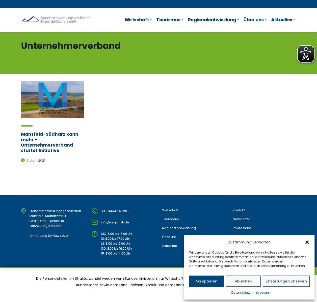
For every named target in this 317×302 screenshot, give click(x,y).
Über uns (253, 20)
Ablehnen (243, 281)
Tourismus (168, 20)
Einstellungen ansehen (286, 281)
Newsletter (241, 219)
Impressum (261, 292)
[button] (307, 242)
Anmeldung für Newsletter (49, 235)
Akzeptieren (206, 281)
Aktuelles (281, 20)
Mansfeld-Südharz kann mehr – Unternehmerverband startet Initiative (49, 142)
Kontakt (239, 210)
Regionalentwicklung (212, 20)
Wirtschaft (137, 20)
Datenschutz (240, 292)
